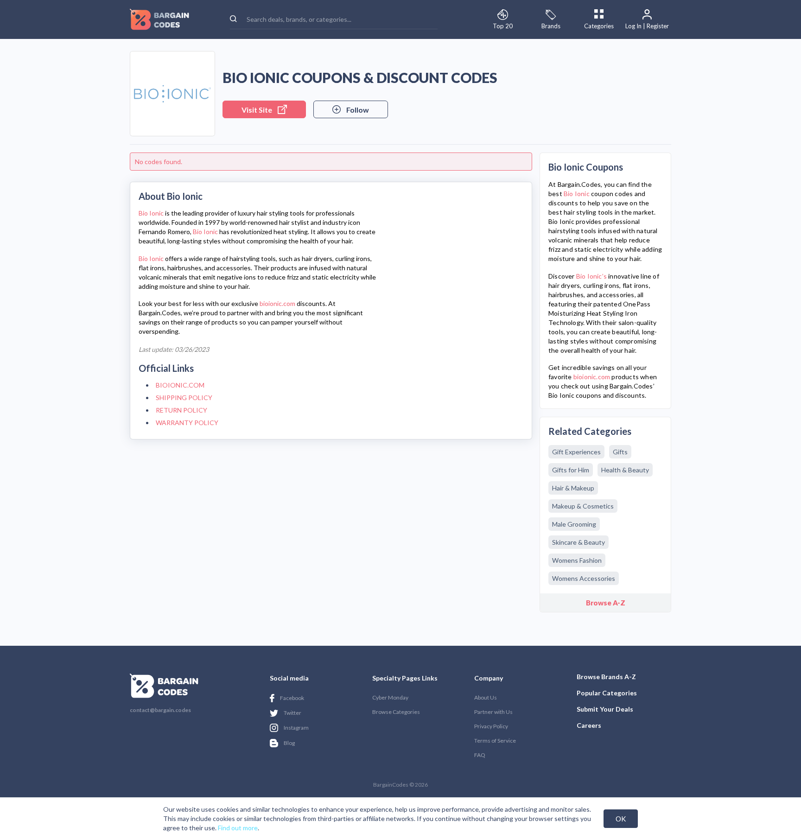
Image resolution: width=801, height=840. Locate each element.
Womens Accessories (583, 578)
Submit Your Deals (605, 709)
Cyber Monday (390, 697)
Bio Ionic (151, 213)
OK (621, 819)
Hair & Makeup (573, 488)
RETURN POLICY (181, 410)
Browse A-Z (605, 602)
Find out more (238, 828)
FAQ (479, 754)
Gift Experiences (576, 452)
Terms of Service (495, 740)
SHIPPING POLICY (184, 397)
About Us (485, 697)
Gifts (620, 452)
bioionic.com (277, 303)
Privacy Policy (491, 726)
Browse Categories (396, 711)
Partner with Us (493, 711)
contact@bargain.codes (160, 710)
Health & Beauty (625, 470)
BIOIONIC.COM (180, 385)
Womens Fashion (577, 560)
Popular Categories (607, 693)
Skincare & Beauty (578, 542)
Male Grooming (574, 524)
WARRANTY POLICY (187, 422)
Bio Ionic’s (591, 276)
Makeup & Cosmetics (583, 506)
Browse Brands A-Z (606, 677)
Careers (589, 725)
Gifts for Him (570, 470)
